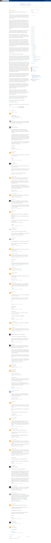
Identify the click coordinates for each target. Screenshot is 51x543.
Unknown (12, 210)
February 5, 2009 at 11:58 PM (16, 319)
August (34, 49)
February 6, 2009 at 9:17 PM (16, 415)
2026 (33, 27)
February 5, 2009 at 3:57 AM (16, 174)
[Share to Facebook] (22, 107)
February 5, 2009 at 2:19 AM (16, 123)
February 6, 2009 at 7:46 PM (16, 388)
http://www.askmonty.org (12, 101)
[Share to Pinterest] (23, 107)
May (33, 51)
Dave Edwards (13, 417)
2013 (33, 39)
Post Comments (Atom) (16, 538)
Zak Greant (12, 151)
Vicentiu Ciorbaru (33, 69)
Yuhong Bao (13, 321)
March (34, 54)
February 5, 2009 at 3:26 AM (16, 160)
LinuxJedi (12, 237)
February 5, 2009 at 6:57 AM (16, 197)
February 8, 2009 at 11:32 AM (16, 483)
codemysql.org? (34, 80)
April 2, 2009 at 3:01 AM (15, 523)
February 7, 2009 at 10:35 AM (16, 446)
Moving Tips (13, 531)
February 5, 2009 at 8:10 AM (16, 208)
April (33, 53)
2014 (33, 37)
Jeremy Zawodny (13, 253)
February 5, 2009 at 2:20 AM (16, 149)
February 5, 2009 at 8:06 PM (16, 270)
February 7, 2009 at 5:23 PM (16, 463)
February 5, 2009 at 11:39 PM (16, 304)
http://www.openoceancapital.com (13, 102)
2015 (33, 36)
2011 (33, 41)
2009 (33, 44)
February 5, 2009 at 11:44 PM (16, 309)
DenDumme (12, 364)
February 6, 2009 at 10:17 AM (16, 362)
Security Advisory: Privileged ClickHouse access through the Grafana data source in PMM (36, 77)
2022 (33, 30)
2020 (33, 31)
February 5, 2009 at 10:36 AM (16, 225)
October (34, 46)
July (33, 50)
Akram (12, 525)
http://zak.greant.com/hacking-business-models (20, 60)
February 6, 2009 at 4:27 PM (16, 367)
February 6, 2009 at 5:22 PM (16, 375)
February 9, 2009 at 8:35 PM (16, 490)
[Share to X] (21, 107)
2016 (33, 35)
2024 (33, 28)
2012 (33, 40)
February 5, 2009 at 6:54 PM (16, 265)
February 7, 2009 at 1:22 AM (16, 437)
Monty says (25, 4)
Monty (12, 199)
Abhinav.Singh (13, 485)
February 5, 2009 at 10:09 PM (16, 280)
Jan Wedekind (13, 492)
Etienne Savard (13, 272)
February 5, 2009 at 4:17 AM (16, 191)
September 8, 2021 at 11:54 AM (17, 532)
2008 (33, 63)
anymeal (20, 495)
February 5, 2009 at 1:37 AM (16, 117)
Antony (12, 162)
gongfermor (12, 176)
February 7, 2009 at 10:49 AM (16, 455)
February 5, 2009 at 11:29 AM (16, 235)
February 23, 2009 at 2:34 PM (16, 518)
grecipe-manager (21, 499)
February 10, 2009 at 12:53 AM (17, 501)
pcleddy (12, 267)
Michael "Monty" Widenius (35, 67)
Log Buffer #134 (13, 418)
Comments (33, 12)
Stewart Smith (13, 193)
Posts (33, 10)
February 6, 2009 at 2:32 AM (16, 325)
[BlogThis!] (20, 107)
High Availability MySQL (35, 79)
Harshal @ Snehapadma (14, 390)
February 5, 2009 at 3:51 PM (16, 251)
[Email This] (19, 107)
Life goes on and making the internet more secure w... (36, 59)
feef (11, 247)
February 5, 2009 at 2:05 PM (16, 245)
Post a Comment (11, 534)
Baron (12, 120)
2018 (33, 32)
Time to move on (35, 61)
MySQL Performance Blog (36, 75)
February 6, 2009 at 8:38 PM (16, 399)
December (34, 45)
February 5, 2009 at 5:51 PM (16, 257)
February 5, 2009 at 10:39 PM (16, 289)
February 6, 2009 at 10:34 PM (16, 426)
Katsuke (12, 327)
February (34, 55)
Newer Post (10, 536)
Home (19, 536)
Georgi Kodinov (13, 227)
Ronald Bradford (13, 428)
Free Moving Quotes (14, 529)
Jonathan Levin (13, 112)
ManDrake (12, 369)
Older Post (28, 536)
